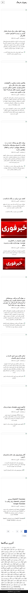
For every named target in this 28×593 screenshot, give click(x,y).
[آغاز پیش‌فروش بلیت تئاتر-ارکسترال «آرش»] (14, 442)
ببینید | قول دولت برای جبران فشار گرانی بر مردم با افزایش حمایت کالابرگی (14, 33)
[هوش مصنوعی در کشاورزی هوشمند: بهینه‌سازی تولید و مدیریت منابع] (14, 228)
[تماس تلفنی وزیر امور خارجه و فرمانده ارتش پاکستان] (14, 343)
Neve (19, 591)
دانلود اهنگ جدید (5, 549)
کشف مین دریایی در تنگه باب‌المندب (14, 198)
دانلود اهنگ (7, 562)
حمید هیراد (10, 553)
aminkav (22, 38)
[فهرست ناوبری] (2, 2)
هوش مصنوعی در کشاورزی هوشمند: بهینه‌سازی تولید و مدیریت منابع (14, 243)
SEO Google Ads (19, 588)
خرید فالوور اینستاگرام (7, 560)
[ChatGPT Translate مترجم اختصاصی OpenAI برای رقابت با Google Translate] (14, 487)
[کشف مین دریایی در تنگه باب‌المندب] (14, 186)
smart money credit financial (9, 557)
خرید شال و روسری (9, 551)
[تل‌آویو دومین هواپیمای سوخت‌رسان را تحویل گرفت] (14, 394)
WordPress (10, 591)
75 (8, 531)
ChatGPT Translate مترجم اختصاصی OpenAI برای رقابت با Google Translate (15, 501)
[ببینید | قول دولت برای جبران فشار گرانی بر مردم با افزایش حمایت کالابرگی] (14, 18)
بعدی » (24, 535)
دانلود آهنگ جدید (22, 557)
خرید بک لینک (20, 549)
